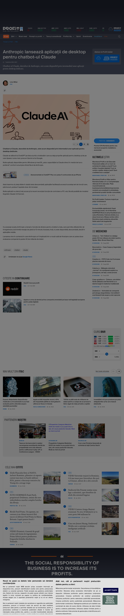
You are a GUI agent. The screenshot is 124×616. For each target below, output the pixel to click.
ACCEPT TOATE (111, 590)
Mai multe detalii (16, 599)
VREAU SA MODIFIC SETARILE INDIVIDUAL (110, 600)
